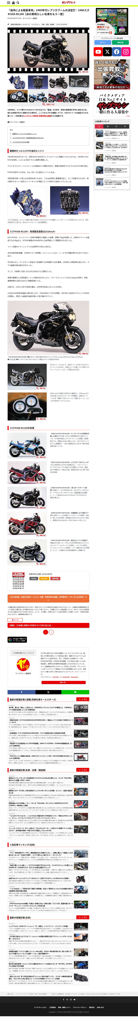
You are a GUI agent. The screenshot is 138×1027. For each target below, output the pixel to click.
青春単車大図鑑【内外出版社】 (41, 574)
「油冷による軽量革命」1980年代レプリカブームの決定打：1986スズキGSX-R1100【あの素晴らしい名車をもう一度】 (85, 994)
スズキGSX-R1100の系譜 (19, 142)
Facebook (66, 677)
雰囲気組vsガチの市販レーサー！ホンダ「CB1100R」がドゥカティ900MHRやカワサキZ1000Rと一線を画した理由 (38, 804)
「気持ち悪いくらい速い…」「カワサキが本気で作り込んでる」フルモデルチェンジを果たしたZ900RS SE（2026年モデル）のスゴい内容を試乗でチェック (41, 866)
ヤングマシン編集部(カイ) (111, 138)
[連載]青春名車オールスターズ (20, 24)
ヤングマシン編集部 (30, 18)
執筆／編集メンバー (64, 1007)
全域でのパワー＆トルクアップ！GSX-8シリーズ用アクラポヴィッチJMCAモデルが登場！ (39, 878)
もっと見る (82, 699)
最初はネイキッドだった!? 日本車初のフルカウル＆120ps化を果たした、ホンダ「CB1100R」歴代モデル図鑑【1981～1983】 (41, 779)
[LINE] (75, 692)
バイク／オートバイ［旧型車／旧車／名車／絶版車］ (31, 994)
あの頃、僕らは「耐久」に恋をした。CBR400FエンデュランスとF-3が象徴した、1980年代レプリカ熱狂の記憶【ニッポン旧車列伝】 (40, 708)
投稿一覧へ (63, 682)
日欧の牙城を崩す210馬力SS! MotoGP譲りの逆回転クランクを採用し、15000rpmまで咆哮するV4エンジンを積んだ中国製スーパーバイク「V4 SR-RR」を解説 (116, 170)
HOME (11, 994)
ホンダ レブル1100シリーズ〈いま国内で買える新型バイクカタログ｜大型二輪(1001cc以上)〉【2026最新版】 (116, 182)
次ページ (15, 620)
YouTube (56, 677)
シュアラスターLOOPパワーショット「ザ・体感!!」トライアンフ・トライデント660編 (38, 926)
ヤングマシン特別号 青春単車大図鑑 (37, 116)
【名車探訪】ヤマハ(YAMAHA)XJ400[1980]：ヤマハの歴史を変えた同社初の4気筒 (37, 733)
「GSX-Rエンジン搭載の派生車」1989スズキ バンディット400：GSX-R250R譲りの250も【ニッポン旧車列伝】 (41, 757)
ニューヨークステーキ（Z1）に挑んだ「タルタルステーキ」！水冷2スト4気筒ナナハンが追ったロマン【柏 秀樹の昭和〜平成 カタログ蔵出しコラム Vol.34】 (41, 829)
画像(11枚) (50, 104)
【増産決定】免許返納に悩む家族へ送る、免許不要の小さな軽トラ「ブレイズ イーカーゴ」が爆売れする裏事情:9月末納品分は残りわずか (116, 158)
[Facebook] (21, 692)
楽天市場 (55, 578)
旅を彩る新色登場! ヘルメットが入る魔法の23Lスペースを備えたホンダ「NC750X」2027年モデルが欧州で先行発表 (40, 965)
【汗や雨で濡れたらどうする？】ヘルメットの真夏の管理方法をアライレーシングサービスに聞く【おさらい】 (40, 937)
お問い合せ (100, 1007)
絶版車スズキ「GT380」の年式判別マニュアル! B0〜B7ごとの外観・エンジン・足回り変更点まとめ (40, 791)
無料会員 (120, 42)
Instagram (74, 677)
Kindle (33, 578)
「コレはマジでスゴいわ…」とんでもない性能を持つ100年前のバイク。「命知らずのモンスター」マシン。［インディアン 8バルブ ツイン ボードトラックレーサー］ (40, 817)
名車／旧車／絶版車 (48, 24)
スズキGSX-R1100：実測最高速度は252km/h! (27, 138)
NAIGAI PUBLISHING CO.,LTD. (67, 1012)
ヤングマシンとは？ (40, 1007)
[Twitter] (48, 692)
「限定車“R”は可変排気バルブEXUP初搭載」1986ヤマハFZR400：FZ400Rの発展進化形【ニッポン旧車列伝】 (40, 744)
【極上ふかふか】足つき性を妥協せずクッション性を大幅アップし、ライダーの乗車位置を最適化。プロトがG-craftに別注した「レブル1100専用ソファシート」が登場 (40, 977)
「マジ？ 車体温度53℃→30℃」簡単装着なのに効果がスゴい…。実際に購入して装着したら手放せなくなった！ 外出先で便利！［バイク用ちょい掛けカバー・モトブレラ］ (41, 854)
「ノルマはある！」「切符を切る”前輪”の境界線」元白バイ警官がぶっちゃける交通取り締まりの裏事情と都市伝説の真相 (41, 890)
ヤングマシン (35, 24)
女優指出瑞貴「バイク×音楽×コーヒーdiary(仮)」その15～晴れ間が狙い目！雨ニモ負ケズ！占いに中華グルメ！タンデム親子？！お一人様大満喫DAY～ (41, 952)
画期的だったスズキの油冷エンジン (23, 134)
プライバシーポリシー (80, 1007)
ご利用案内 (52, 1007)
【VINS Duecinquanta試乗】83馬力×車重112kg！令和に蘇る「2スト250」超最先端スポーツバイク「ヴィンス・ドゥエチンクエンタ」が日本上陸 (41, 904)
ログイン (103, 42)
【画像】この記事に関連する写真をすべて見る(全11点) (30, 625)
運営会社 (92, 1007)
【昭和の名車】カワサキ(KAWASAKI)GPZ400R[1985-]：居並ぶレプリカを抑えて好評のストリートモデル (41, 721)
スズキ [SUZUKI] (61, 24)
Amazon (44, 578)
